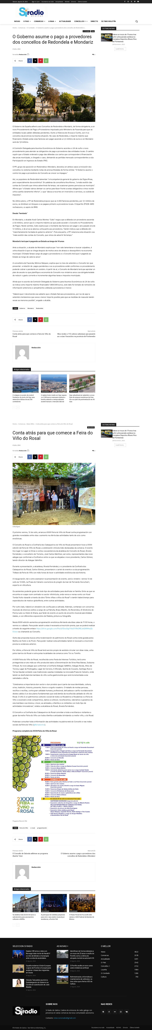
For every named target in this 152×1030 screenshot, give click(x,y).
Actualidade (17, 391)
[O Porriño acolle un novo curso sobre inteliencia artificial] (62, 969)
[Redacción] (28, 54)
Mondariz (31, 308)
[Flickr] (115, 1012)
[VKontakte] (126, 1012)
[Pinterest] (40, 60)
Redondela (39, 308)
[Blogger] (103, 1012)
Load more (119, 49)
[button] (136, 21)
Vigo (93, 31)
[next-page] (17, 407)
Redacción (22, 54)
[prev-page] (14, 407)
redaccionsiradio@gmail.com (65, 1018)
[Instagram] (128, 1)
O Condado (31, 28)
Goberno (22, 308)
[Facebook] (125, 1)
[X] (131, 1)
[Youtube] (138, 1)
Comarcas (21, 28)
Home (15, 28)
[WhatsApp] (46, 60)
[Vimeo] (134, 1)
